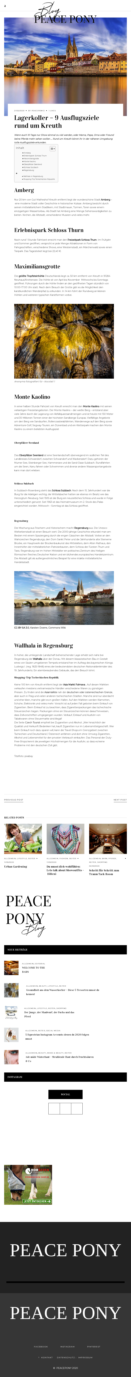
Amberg (27, 153)
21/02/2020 (19, 111)
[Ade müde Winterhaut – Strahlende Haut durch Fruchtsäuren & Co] (11, 1057)
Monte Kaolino (30, 161)
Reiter (31, 858)
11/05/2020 (9, 862)
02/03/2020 (94, 866)
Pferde (112, 858)
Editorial (40, 964)
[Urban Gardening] (23, 839)
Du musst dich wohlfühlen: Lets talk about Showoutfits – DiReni (65, 870)
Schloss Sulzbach (31, 167)
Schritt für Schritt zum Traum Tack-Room (104, 872)
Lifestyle (22, 858)
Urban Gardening (15, 866)
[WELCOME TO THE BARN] (11, 968)
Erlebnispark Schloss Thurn (35, 156)
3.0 (21, 627)
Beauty (43, 986)
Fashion (63, 858)
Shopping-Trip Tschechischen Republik (39, 179)
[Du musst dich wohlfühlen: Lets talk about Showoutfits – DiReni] (65, 839)
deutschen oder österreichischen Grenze (89, 692)
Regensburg (29, 170)
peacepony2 (38, 111)
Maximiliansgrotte (31, 159)
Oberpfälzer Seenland (33, 164)
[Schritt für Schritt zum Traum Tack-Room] (108, 839)
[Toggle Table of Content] (51, 148)
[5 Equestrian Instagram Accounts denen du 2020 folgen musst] (11, 1035)
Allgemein (10, 858)
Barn (104, 858)
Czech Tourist (32, 722)
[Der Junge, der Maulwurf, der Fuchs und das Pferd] (11, 1012)
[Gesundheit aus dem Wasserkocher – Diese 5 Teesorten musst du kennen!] (11, 990)
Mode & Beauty (55, 1053)
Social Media (53, 1031)
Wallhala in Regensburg (33, 176)
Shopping (102, 862)
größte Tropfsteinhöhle (31, 276)
